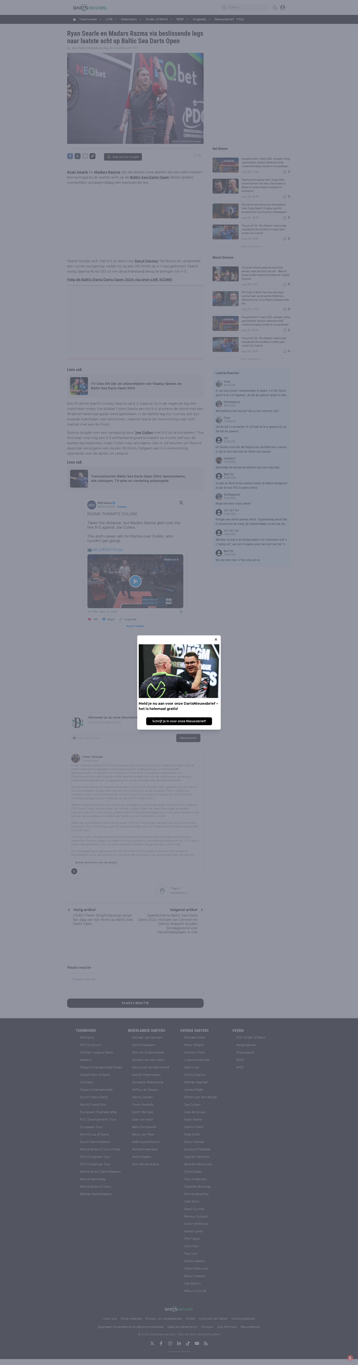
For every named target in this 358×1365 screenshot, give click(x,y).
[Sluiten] (216, 639)
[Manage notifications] (350, 1358)
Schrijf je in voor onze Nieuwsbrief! (179, 721)
